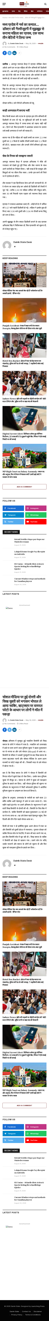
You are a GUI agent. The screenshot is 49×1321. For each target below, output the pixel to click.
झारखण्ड (5, 11)
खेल (32, 11)
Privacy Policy (16, 1315)
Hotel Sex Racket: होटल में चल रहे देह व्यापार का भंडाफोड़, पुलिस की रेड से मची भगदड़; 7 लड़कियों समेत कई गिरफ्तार (23, 364)
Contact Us (26, 1311)
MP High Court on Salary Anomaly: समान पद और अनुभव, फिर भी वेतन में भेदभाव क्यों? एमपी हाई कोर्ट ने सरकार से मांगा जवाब (23, 474)
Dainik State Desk (16, 43)
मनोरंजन (40, 11)
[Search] (45, 4)
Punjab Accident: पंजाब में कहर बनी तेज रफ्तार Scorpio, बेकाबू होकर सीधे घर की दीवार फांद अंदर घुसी (22, 327)
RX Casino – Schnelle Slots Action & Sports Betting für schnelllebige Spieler (29, 566)
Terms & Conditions (33, 1315)
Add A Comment (24, 487)
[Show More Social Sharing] (19, 53)
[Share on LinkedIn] (14, 53)
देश (19, 11)
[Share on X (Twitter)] (9, 53)
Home (5, 18)
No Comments (10, 47)
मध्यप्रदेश (40, 43)
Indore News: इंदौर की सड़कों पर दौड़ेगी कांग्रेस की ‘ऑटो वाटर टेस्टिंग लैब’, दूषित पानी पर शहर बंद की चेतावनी (24, 400)
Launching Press (37, 1306)
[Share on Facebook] (5, 53)
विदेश (25, 11)
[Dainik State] (25, 4)
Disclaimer (38, 1311)
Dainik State (14, 1311)
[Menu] (4, 4)
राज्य (13, 11)
